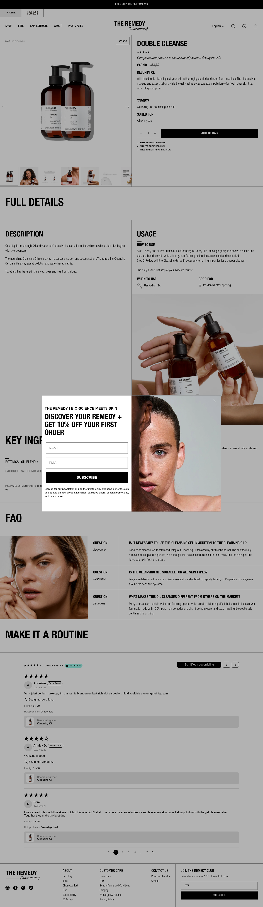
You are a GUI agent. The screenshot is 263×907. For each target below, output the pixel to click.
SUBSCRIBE (87, 477)
